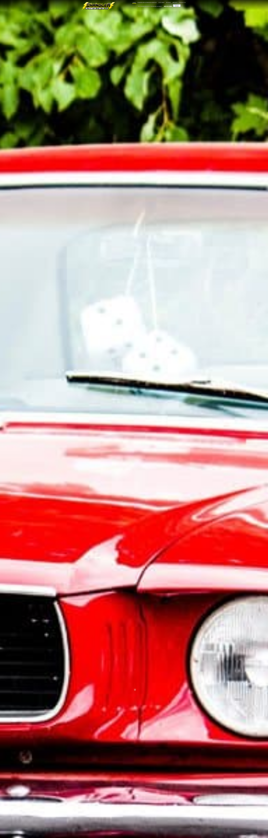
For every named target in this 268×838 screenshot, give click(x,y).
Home (134, 2)
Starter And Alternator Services (147, 2)
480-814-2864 (168, 6)
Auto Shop (161, 2)
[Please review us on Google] (176, 6)
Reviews (168, 2)
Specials (175, 2)
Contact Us (182, 2)
